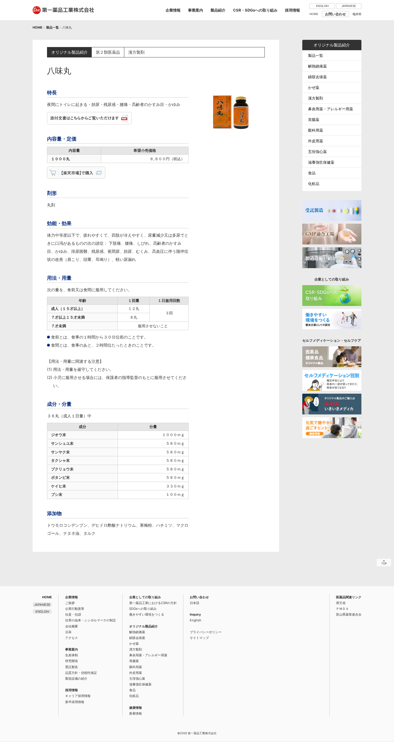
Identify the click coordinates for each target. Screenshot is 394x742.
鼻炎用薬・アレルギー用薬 (330, 108)
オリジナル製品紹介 (143, 626)
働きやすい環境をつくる (146, 614)
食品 (312, 173)
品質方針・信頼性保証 (81, 673)
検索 (358, 14)
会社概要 (71, 626)
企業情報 (173, 10)
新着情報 (135, 713)
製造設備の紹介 (76, 678)
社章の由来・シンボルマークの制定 (90, 620)
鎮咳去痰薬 (317, 76)
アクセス (71, 638)
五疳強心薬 (317, 151)
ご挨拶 (70, 603)
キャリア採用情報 (78, 696)
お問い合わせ (335, 14)
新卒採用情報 (74, 702)
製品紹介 (218, 10)
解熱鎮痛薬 (317, 66)
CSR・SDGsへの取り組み (255, 10)
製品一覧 (52, 27)
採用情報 (292, 10)
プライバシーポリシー (206, 632)
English (195, 620)
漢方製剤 (315, 98)
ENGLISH (322, 6)
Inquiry (195, 614)
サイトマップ (199, 638)
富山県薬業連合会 (348, 614)
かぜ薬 (313, 87)
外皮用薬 (315, 141)
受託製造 (71, 667)
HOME (313, 14)
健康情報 (135, 708)
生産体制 (71, 655)
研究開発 (71, 661)
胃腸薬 (313, 119)
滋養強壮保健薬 (321, 162)
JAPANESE (349, 6)
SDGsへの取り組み (143, 609)
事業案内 (195, 10)
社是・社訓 (73, 614)
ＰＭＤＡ (342, 609)
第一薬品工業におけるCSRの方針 (153, 603)
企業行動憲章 (74, 609)
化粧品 (313, 183)
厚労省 (341, 603)
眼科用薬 (315, 130)
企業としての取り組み (145, 597)
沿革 (68, 632)
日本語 (194, 603)
